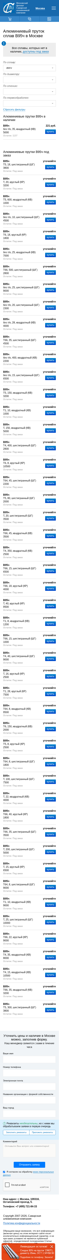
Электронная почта (13, 1080)
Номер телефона (12, 1067)
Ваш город (8, 1107)
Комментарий (10, 1141)
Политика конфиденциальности (21, 1223)
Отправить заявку (29, 1164)
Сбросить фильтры (14, 109)
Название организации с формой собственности (28, 1094)
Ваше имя (8, 1053)
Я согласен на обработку (28, 1173)
